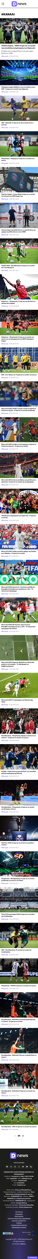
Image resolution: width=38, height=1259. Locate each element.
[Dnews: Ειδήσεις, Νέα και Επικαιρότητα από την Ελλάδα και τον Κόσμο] (19, 3)
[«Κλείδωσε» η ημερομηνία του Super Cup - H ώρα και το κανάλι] (19, 501)
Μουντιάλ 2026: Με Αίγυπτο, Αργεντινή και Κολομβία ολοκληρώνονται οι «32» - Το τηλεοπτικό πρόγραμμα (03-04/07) (18, 626)
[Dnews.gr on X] (11, 1166)
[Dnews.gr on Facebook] (7, 1166)
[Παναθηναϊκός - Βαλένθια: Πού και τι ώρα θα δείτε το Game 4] (19, 1040)
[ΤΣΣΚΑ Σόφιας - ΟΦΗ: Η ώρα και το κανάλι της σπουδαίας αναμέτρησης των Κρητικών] (19, 31)
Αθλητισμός (4, 56)
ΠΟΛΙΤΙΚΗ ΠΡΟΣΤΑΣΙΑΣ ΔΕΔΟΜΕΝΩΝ (19, 1218)
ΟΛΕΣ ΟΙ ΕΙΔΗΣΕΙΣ (19, 1162)
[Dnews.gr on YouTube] (27, 1166)
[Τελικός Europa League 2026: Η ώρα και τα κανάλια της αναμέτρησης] (19, 899)
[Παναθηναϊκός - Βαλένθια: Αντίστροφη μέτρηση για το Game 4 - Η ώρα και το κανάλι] (19, 1005)
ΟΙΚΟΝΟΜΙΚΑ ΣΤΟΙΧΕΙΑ (19, 1227)
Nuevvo (23, 1244)
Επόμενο (23, 1135)
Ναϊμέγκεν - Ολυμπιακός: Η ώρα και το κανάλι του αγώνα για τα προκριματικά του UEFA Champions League (17, 339)
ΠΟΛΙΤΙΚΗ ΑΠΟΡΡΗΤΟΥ (19, 1221)
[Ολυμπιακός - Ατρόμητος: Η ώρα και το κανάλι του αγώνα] (19, 144)
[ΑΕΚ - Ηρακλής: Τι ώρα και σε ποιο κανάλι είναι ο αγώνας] (19, 108)
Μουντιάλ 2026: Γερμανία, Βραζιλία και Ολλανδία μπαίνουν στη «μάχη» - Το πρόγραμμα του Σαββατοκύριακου (17, 664)
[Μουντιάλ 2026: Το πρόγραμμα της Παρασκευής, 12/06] (19, 685)
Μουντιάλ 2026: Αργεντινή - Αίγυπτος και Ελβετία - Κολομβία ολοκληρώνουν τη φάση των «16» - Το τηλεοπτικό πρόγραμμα (18, 589)
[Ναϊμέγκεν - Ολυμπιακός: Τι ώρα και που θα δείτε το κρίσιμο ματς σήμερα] (19, 287)
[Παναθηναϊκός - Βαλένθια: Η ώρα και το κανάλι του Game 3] (19, 1076)
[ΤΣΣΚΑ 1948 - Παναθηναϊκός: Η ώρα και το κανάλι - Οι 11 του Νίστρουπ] (19, 251)
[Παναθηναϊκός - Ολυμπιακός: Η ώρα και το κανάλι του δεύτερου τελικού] (19, 792)
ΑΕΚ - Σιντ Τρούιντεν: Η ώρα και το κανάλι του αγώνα (19, 375)
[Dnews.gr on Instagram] (15, 1166)
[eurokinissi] (19, 864)
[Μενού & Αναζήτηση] (2, 3)
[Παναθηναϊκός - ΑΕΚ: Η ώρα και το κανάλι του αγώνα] (19, 1112)
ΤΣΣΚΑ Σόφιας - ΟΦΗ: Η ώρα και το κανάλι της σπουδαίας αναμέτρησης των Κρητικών (18, 46)
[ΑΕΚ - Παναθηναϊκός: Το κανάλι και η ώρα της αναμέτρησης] (19, 935)
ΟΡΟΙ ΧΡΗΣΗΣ (19, 1216)
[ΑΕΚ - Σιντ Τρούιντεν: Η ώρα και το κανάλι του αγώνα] (19, 360)
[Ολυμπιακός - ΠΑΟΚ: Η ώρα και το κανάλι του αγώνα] (19, 971)
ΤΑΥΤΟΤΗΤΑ (19, 1212)
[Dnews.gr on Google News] (23, 1166)
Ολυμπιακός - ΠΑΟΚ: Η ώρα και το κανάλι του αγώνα (18, 985)
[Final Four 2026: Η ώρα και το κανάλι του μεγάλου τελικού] (19, 828)
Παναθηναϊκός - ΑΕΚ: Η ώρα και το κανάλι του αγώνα (18, 1126)
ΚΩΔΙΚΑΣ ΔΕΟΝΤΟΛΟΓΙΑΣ (19, 1225)
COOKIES (19, 1223)
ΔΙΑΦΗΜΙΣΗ (19, 1214)
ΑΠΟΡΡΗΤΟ (33, 1257)
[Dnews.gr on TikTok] (19, 1166)
